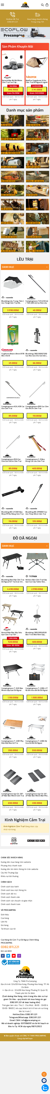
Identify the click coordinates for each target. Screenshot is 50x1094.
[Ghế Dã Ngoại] (12, 204)
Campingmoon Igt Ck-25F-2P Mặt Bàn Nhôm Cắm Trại (12, 795)
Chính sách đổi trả (9, 894)
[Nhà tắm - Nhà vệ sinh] (37, 246)
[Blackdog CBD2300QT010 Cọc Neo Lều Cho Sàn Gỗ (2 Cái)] (37, 335)
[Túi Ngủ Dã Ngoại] (12, 176)
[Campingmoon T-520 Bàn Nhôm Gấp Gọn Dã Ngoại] (12, 670)
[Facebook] (3, 956)
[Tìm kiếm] (42, 4)
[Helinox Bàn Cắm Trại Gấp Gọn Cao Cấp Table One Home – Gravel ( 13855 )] (37, 561)
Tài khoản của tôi (8, 929)
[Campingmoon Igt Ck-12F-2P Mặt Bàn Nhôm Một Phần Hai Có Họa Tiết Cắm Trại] (37, 775)
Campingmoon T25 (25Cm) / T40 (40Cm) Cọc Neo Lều (37, 302)
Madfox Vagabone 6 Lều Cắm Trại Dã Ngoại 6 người (36, 81)
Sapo (30, 1038)
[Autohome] (14, 840)
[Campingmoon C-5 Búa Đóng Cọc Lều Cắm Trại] (37, 441)
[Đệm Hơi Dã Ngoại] (12, 190)
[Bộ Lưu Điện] (37, 148)
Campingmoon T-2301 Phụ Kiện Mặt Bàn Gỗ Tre (12, 742)
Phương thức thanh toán (11, 866)
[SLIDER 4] (25, 33)
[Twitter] (8, 956)
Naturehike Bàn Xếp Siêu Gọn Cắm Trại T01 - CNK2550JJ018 (11, 634)
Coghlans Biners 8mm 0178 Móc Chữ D (12, 355)
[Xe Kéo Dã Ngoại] (12, 246)
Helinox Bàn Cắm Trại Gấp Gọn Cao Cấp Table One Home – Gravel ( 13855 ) (36, 581)
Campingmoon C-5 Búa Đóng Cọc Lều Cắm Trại (35, 460)
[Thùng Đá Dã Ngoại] (12, 232)
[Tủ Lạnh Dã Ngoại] (37, 162)
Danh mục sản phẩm (24, 110)
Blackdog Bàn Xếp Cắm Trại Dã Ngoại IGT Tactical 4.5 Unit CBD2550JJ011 (12, 581)
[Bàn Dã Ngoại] (37, 190)
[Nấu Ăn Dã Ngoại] (37, 120)
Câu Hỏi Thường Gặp (9, 873)
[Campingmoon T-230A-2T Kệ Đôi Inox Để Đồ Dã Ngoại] (37, 670)
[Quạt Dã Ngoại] (12, 218)
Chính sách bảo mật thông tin (13, 890)
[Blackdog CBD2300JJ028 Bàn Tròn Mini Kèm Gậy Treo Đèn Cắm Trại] (37, 614)
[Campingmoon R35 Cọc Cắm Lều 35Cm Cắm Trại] (37, 388)
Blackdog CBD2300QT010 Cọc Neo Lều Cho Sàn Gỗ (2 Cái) (36, 355)
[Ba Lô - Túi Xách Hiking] (12, 148)
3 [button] (26, 36)
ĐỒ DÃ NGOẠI (25, 538)
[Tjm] (36, 840)
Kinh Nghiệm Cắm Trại (25, 819)
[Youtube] (14, 956)
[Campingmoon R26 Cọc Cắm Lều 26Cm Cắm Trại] (12, 441)
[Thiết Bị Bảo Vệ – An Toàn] (12, 134)
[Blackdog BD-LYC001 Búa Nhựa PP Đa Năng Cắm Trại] (12, 493)
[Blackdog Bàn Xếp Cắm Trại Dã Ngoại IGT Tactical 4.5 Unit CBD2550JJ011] (12, 561)
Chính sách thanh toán (10, 904)
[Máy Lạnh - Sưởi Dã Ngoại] (12, 162)
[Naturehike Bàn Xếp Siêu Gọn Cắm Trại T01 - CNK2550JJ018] (12, 614)
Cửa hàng (5, 918)
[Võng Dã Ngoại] (37, 218)
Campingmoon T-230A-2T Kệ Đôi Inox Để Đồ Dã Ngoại (37, 689)
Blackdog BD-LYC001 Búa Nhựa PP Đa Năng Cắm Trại (12, 513)
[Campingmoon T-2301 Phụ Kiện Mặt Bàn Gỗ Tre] (12, 722)
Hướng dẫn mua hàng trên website (16, 862)
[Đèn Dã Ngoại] (37, 204)
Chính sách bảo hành (10, 887)
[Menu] (2, 5)
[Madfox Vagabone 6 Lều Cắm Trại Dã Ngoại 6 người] (37, 62)
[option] (25, 33)
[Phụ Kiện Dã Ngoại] (37, 134)
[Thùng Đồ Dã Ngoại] (37, 232)
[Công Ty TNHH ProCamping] (25, 5)
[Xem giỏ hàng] (47, 4)
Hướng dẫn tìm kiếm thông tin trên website (19, 869)
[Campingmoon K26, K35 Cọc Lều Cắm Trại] (12, 388)
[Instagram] (19, 956)
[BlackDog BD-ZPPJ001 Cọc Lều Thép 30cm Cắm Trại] (37, 493)
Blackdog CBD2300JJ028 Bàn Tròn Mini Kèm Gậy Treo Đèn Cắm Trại (36, 634)
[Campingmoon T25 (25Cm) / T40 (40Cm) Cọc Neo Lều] (37, 282)
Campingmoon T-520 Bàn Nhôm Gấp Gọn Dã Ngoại (12, 689)
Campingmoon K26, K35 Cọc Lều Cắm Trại (12, 407)
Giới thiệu (5, 915)
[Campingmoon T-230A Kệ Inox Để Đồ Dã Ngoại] (37, 722)
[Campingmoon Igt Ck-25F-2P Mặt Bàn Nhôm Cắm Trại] (12, 775)
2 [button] (23, 36)
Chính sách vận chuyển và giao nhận (16, 901)
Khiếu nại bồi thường (9, 876)
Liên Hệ (4, 922)
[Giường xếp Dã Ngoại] (37, 176)
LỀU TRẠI (25, 259)
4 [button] (30, 36)
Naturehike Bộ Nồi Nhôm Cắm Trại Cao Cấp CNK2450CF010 (12, 81)
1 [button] (20, 36)
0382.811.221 (10, 947)
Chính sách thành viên (10, 897)
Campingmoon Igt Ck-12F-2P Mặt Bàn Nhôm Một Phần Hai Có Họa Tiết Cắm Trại (37, 795)
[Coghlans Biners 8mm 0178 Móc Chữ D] (12, 335)
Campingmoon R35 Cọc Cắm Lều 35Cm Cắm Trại (37, 407)
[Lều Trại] (12, 120)
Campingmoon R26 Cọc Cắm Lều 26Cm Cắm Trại (11, 460)
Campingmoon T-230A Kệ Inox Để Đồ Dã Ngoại (36, 742)
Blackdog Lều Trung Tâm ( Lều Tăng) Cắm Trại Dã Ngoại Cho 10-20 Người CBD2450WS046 (12, 302)
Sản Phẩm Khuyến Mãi (17, 47)
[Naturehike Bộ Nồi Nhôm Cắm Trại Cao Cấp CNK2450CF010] (13, 62)
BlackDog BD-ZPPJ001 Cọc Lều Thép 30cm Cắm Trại (36, 513)
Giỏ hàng (4, 925)
